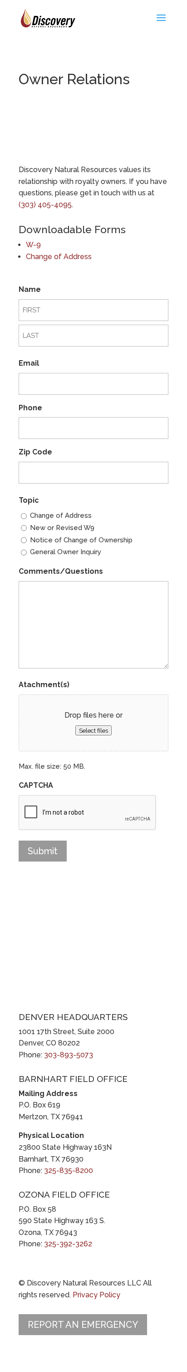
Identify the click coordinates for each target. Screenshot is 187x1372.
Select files (93, 730)
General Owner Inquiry (65, 552)
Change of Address (59, 256)
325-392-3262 (68, 1243)
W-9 (33, 244)
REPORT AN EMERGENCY (83, 1324)
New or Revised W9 (62, 528)
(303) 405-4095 (45, 204)
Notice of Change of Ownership (81, 540)
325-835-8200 (68, 1170)
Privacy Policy (96, 1294)
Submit (43, 851)
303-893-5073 (68, 1055)
